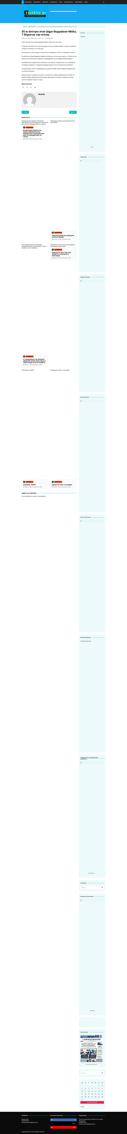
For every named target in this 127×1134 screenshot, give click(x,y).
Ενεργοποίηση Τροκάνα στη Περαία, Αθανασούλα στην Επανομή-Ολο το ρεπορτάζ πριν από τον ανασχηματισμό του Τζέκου (33, 133)
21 (95, 1094)
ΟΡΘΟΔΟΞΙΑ (53, 2)
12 (89, 1091)
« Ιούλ (82, 1106)
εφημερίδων (95, 1064)
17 (82, 1094)
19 (89, 1094)
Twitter (27, 87)
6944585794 (25, 1121)
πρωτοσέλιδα (89, 1064)
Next (72, 112)
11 (85, 1091)
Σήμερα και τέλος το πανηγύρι (62, 485)
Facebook (23, 87)
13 (92, 1091)
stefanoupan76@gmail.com (30, 1122)
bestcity (25, 38)
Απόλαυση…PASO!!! (29, 485)
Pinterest (35, 87)
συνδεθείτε (42, 496)
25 (85, 1097)
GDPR (85, 2)
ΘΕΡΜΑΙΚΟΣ (28, 2)
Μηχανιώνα (25, 1119)
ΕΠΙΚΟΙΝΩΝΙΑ (78, 2)
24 (82, 1097)
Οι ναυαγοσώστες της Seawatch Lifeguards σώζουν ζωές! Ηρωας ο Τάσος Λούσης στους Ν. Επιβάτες (34, 360)
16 (102, 1091)
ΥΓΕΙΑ (60, 2)
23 (102, 1094)
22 (99, 1094)
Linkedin (31, 87)
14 (95, 1091)
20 (92, 1094)
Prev (26, 112)
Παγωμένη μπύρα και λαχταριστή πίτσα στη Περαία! (63, 236)
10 (82, 1091)
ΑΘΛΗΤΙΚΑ (45, 2)
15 (99, 1091)
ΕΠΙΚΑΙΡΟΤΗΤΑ (68, 2)
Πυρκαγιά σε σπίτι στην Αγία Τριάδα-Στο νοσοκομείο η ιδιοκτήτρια (61, 254)
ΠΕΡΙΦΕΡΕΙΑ (37, 2)
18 (85, 1094)
